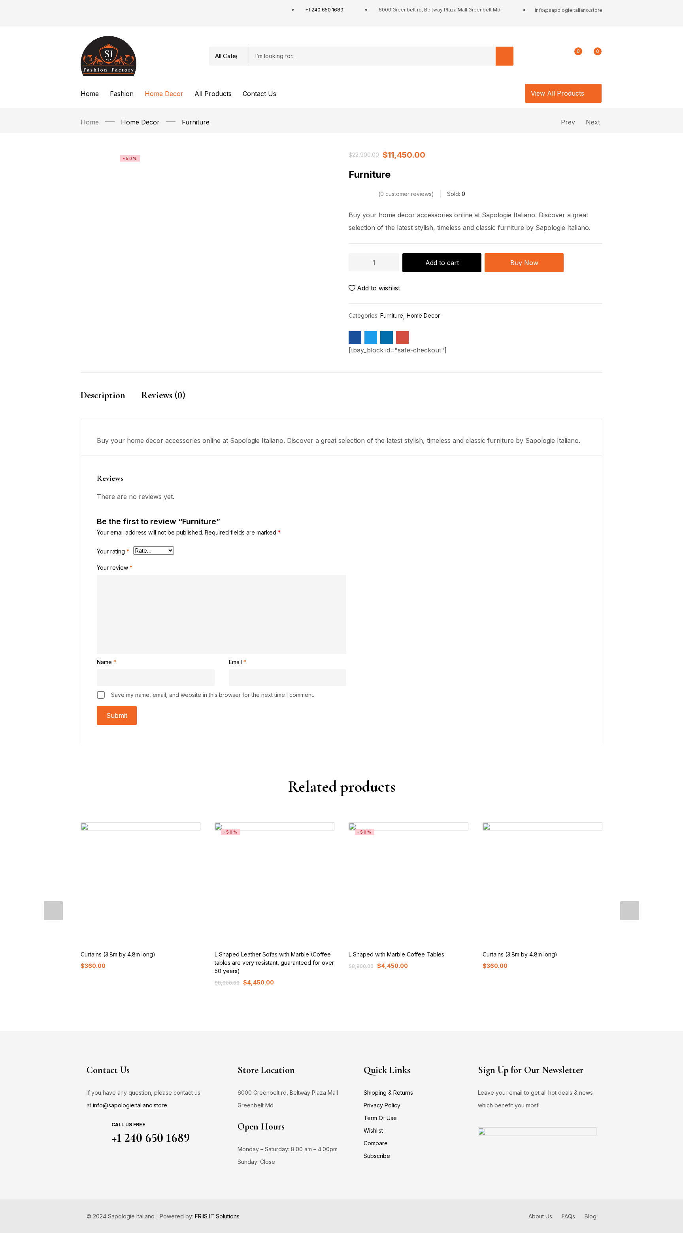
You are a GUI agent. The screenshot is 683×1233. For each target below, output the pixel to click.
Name (106, 662)
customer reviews (406, 193)
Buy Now (524, 263)
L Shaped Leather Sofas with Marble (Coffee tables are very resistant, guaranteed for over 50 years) (274, 962)
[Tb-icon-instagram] (116, 13)
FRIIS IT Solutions (217, 1216)
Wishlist (373, 1130)
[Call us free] (97, 1131)
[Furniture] (355, 337)
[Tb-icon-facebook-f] (85, 13)
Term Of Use (380, 1117)
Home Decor (140, 122)
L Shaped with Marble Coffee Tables (396, 954)
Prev (568, 122)
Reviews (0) (163, 395)
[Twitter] (100, 13)
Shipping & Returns (388, 1092)
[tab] (111, 402)
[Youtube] (131, 13)
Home (90, 122)
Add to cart (442, 263)
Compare (376, 1143)
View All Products (558, 93)
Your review (114, 567)
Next (593, 122)
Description (103, 395)
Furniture (195, 122)
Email (237, 662)
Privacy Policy (382, 1105)
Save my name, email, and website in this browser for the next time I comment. (212, 694)
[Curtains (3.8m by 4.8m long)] (140, 882)
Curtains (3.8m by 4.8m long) (118, 954)
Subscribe (377, 1155)
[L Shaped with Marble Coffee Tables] (408, 882)
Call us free (128, 1125)
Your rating (113, 551)
